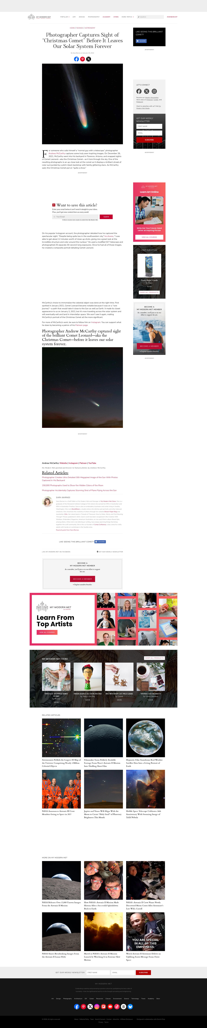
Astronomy (90, 28)
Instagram (95, 322)
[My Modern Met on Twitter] (90, 1006)
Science (79, 28)
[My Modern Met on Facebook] (76, 1006)
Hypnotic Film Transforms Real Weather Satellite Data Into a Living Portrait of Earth (144, 762)
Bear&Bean (76, 509)
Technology (135, 999)
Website (63, 463)
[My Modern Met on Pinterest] (83, 1006)
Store (116, 17)
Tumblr (155, 100)
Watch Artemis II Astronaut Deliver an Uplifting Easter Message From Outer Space (143, 956)
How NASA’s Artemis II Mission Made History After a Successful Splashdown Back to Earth (101, 905)
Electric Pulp (161, 1019)
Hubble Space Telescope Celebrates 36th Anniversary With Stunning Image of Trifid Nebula (143, 814)
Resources (99, 999)
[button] (128, 17)
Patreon (83, 463)
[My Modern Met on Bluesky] (130, 1006)
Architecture (78, 999)
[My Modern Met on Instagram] (97, 1006)
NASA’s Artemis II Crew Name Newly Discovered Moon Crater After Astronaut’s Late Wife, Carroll (144, 905)
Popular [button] (64, 17)
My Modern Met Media (148, 107)
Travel (143, 999)
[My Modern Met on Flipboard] (103, 1006)
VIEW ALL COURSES (149, 237)
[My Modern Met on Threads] (123, 1006)
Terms (106, 1022)
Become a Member (82, 579)
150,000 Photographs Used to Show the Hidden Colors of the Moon (72, 485)
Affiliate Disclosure (126, 1019)
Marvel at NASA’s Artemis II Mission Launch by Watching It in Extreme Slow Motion (102, 956)
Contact (109, 1019)
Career (91, 999)
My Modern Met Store (108, 501)
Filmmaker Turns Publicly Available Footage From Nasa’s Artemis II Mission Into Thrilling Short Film (102, 762)
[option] (106, 640)
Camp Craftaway (100, 525)
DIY (86, 999)
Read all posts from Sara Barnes (67, 530)
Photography (94, 17)
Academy (106, 17)
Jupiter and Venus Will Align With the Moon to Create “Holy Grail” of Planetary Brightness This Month (103, 814)
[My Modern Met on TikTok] (117, 1006)
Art (74, 17)
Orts (65, 514)
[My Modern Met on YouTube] (110, 1006)
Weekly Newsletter (151, 98)
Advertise (116, 1019)
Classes (108, 999)
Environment (117, 999)
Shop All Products (149, 292)
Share (101, 542)
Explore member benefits (83, 584)
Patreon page (81, 325)
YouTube (92, 463)
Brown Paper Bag (110, 512)
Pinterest (149, 100)
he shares (108, 236)
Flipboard (139, 102)
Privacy (101, 1022)
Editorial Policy (84, 1019)
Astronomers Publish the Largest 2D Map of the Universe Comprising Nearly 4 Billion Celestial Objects (61, 762)
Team (92, 1019)
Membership (172, 17)
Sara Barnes (77, 53)
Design (82, 17)
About (76, 1019)
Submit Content (100, 1019)
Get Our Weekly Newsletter (110, 552)
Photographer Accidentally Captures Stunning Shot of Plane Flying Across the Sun (79, 490)
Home (72, 28)
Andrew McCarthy (57, 153)
